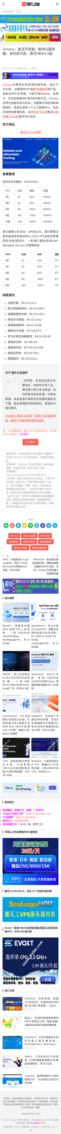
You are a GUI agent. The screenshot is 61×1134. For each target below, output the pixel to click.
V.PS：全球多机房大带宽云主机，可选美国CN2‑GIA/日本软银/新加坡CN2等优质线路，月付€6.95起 (16, 767)
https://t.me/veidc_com (38, 813)
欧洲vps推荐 (20, 547)
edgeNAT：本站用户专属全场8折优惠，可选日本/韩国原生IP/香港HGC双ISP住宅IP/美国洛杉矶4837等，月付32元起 (44, 722)
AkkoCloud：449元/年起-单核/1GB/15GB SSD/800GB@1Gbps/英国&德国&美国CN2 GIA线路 (44, 681)
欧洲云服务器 (39, 547)
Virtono (7, 84)
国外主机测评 (30, 4)
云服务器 (13, 541)
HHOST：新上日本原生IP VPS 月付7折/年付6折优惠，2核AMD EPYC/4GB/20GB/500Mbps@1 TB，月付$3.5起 (16, 681)
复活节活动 (40, 112)
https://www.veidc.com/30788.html (26, 474)
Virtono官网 (29, 535)
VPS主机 (13, 116)
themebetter (48, 1120)
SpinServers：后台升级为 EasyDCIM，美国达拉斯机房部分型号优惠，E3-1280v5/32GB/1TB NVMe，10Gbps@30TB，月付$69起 (44, 636)
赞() (33, 68)
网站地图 (20, 1123)
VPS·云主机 (8, 11)
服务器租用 (40, 89)
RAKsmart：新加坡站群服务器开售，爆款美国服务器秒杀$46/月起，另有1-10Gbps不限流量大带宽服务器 (45, 566)
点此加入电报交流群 (18, 416)
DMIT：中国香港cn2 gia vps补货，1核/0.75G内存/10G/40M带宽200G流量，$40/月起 (15, 564)
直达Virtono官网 (30, 132)
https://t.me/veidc (25, 817)
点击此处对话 (21, 820)
